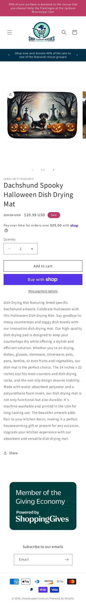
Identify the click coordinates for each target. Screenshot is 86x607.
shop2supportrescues (35, 598)
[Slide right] (53, 170)
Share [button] (13, 453)
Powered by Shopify (61, 598)
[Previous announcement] (9, 55)
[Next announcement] (77, 55)
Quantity (10, 239)
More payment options (43, 291)
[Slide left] (32, 170)
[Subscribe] (67, 559)
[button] (9, 32)
